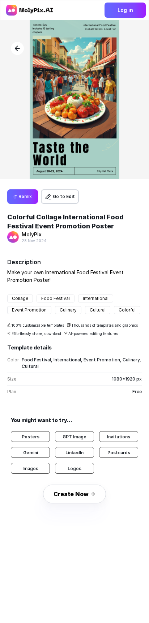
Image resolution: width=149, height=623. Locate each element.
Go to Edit (64, 196)
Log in (125, 10)
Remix (25, 196)
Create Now (71, 494)
